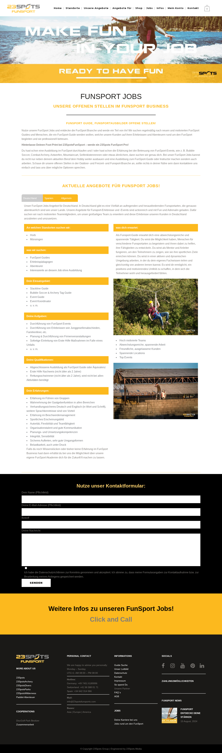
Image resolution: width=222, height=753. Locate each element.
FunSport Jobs (40, 205)
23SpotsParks (23, 689)
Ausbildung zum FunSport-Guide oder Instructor (142, 159)
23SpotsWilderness (26, 693)
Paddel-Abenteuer (25, 697)
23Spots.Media (134, 748)
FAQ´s (117, 692)
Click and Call (111, 619)
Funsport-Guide (129, 235)
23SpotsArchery (24, 681)
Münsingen (36, 239)
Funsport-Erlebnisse (102, 210)
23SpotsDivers (23, 685)
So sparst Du (121, 684)
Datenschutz (120, 673)
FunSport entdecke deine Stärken (190, 713)
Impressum (120, 680)
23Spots (20, 677)
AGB (116, 696)
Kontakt (118, 677)
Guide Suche (121, 665)
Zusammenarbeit (25, 724)
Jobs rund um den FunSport (128, 723)
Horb (33, 235)
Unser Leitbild (121, 669)
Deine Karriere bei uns (125, 719)
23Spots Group (101, 748)
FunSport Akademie (46, 457)
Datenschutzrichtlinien (52, 572)
